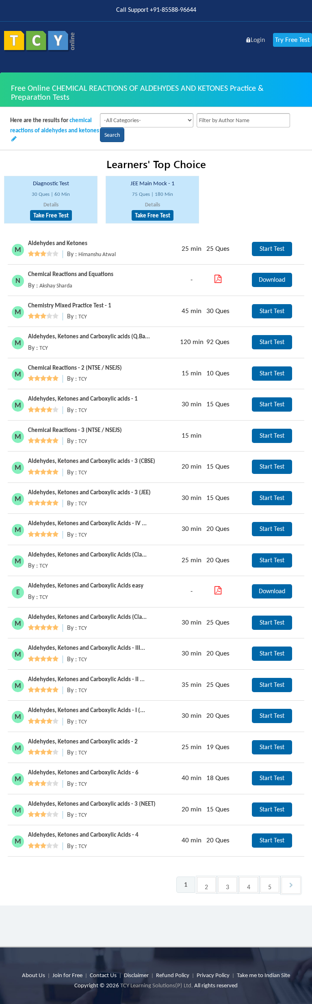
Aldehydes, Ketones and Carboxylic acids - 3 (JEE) (89, 492)
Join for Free (67, 975)
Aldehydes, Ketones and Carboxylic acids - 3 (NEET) (92, 803)
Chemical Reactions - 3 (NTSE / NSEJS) (75, 430)
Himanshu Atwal (97, 254)
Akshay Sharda (55, 285)
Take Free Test (51, 215)
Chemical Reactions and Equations (70, 274)
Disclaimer (136, 975)
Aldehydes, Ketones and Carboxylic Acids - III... (86, 647)
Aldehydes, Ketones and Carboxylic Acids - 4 (83, 834)
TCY (82, 316)
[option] (51, 200)
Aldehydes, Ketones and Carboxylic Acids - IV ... (87, 523)
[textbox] (243, 120)
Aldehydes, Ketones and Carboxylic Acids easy (85, 585)
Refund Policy (172, 975)
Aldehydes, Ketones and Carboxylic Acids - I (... (86, 710)
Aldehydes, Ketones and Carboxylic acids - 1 (83, 398)
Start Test (272, 248)
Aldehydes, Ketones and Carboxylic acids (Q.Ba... (89, 336)
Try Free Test (292, 39)
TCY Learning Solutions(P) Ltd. (156, 985)
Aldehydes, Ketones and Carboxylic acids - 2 (83, 741)
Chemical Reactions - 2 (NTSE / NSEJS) (75, 367)
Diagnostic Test (51, 183)
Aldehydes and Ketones (57, 243)
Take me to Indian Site (263, 975)
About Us (33, 975)
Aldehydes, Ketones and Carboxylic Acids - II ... (86, 679)
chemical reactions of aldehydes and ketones (54, 125)
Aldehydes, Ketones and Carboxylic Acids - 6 (83, 772)
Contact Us (103, 975)
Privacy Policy (213, 975)
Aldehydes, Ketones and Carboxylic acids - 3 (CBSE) (91, 461)
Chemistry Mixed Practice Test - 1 (69, 305)
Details (50, 205)
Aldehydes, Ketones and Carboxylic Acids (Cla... (87, 554)
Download (272, 279)
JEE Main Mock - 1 (152, 183)
